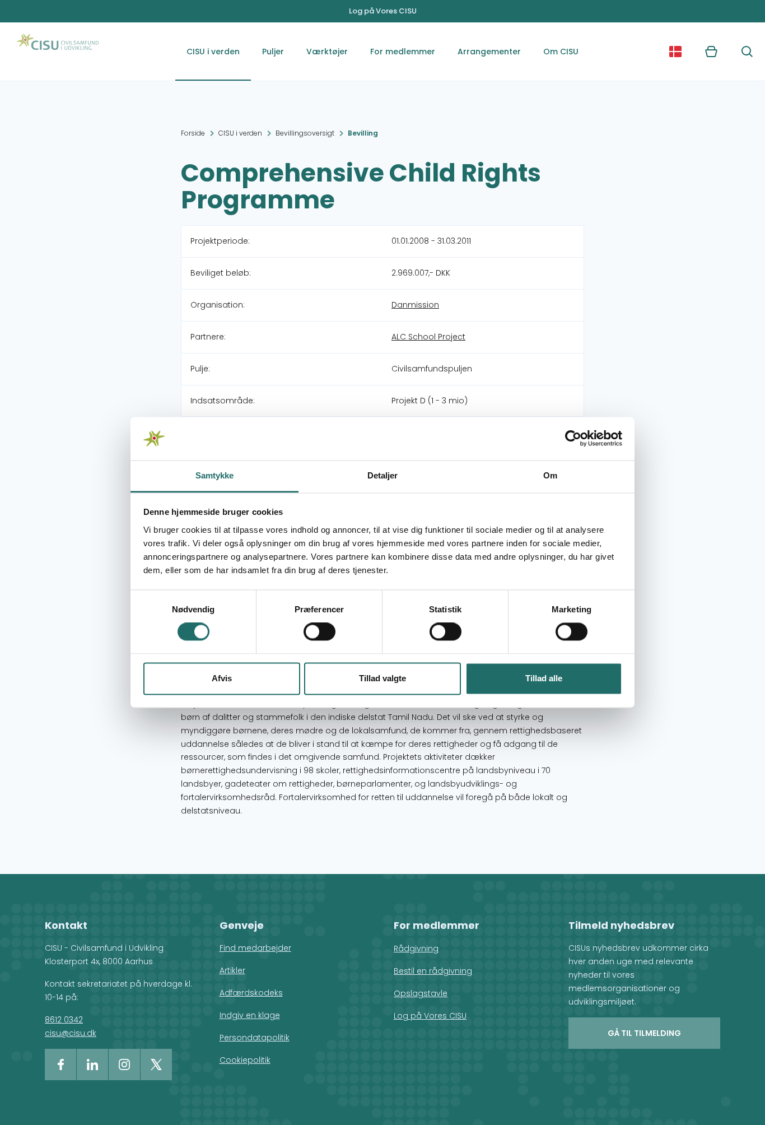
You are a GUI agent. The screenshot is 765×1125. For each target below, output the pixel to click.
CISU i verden (213, 51)
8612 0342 (64, 1019)
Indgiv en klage (250, 1015)
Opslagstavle (420, 993)
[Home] (57, 51)
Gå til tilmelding (644, 1033)
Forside (193, 133)
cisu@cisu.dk (70, 1033)
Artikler (232, 970)
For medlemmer (402, 51)
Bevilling (363, 133)
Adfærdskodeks (251, 992)
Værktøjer (327, 51)
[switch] (319, 632)
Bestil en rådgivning (433, 971)
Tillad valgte (382, 678)
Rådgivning (416, 948)
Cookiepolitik (245, 1060)
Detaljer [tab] (382, 475)
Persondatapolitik (255, 1037)
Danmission (415, 304)
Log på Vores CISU (383, 11)
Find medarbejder (255, 948)
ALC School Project (428, 336)
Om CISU (561, 51)
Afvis (222, 678)
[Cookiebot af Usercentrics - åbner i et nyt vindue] (573, 438)
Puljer (273, 51)
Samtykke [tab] (214, 475)
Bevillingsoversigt (305, 133)
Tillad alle (543, 678)
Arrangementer (489, 51)
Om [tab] (550, 475)
